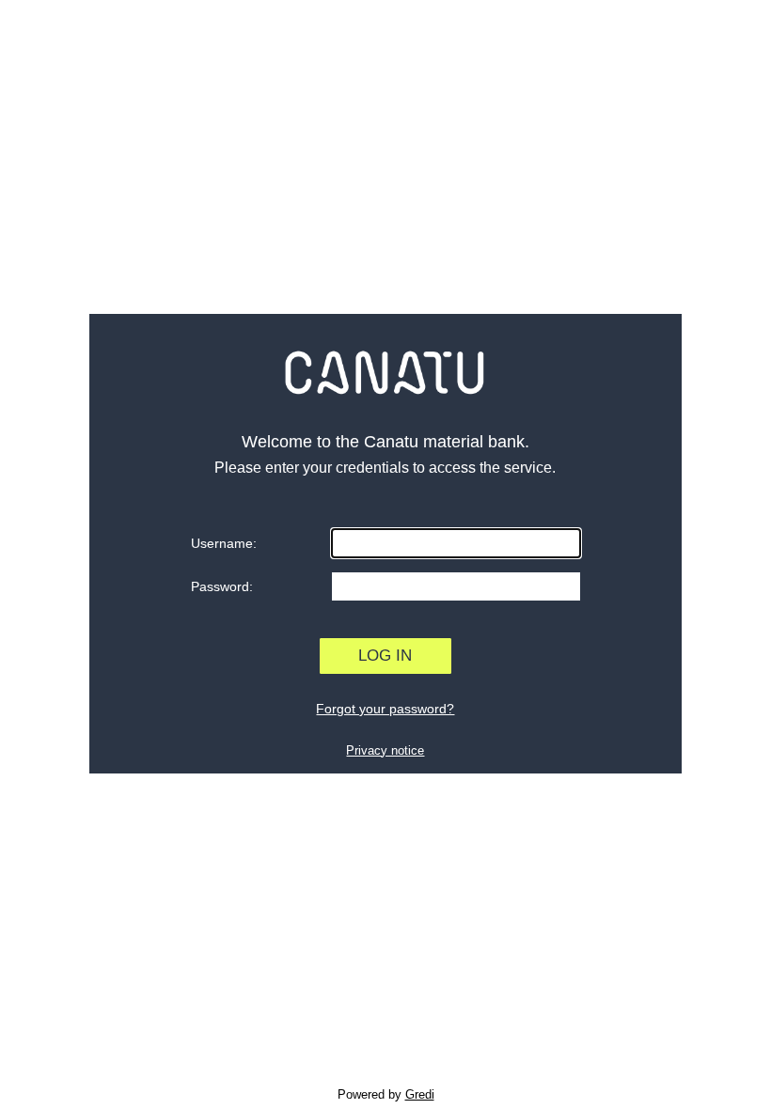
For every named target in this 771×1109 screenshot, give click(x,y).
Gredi (419, 1094)
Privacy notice (385, 750)
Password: (222, 586)
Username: (224, 543)
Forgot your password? (385, 708)
